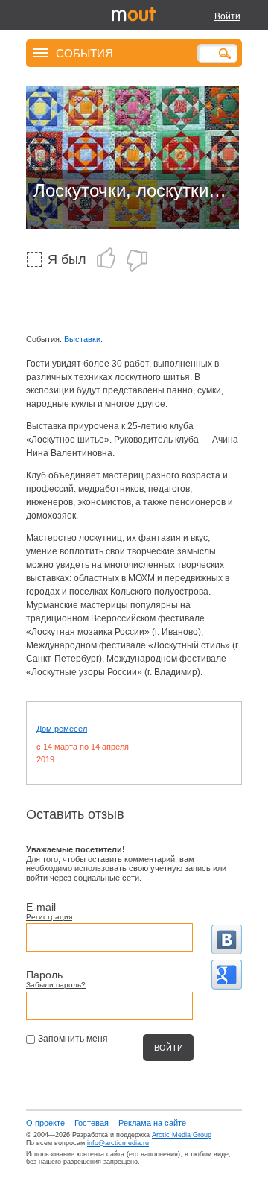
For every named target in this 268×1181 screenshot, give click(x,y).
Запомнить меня (73, 1038)
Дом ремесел (61, 728)
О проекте (45, 1122)
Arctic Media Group (181, 1135)
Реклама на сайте (152, 1122)
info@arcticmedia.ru (118, 1143)
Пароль (44, 975)
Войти (227, 16)
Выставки (82, 339)
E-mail (41, 907)
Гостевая (91, 1122)
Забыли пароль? (56, 985)
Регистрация (49, 917)
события (84, 52)
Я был (67, 259)
